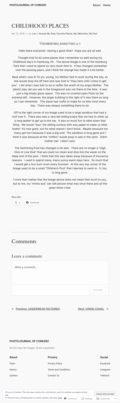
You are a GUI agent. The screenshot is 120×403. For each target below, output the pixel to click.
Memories (83, 33)
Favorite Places (64, 33)
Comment (97, 290)
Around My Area (47, 33)
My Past (93, 33)
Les (34, 33)
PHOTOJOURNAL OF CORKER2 (28, 5)
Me (75, 33)
